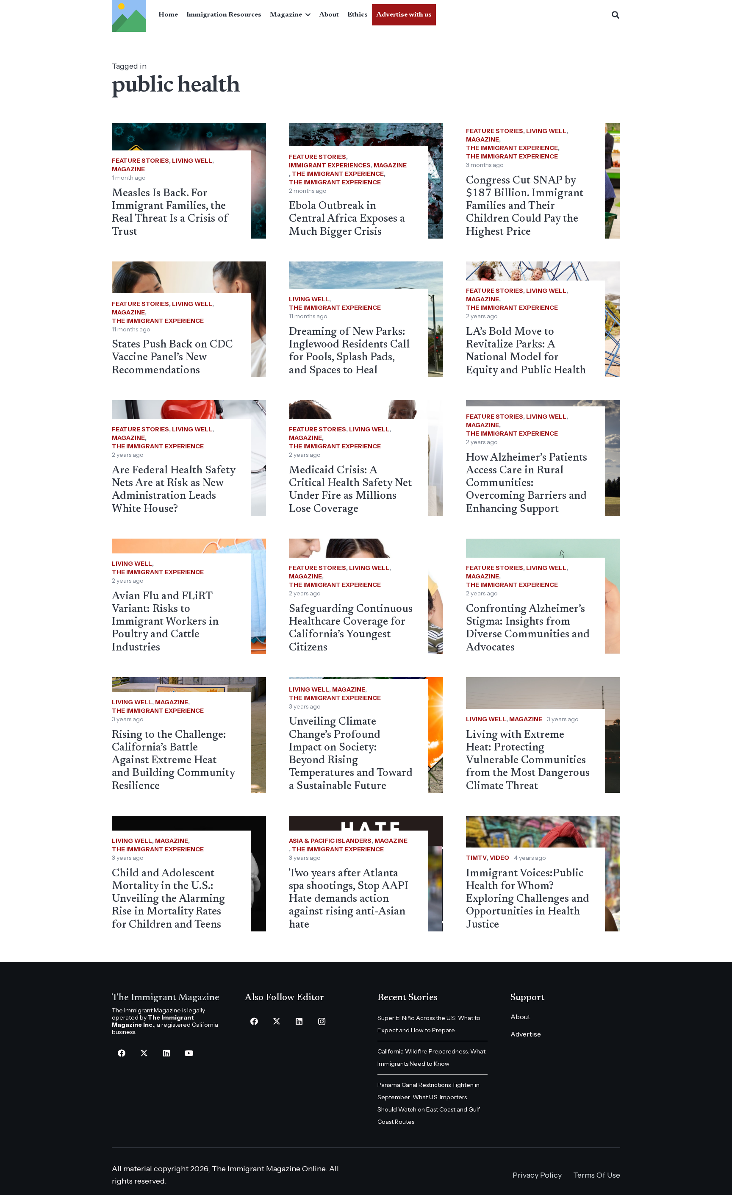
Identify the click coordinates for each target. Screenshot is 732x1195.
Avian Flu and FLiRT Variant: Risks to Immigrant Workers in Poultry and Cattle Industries (165, 622)
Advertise (525, 1034)
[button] (306, 14)
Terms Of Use (596, 1175)
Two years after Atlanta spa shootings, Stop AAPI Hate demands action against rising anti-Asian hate (348, 899)
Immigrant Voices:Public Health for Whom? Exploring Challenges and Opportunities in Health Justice (527, 899)
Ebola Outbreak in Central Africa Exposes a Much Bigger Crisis (347, 219)
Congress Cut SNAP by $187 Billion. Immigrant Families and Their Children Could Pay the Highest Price (524, 206)
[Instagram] (321, 1021)
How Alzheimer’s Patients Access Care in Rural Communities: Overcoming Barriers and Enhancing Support (526, 484)
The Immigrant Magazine (165, 998)
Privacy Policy (537, 1175)
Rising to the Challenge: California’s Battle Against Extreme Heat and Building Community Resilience (173, 761)
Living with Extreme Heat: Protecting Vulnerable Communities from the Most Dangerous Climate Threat (528, 761)
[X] (143, 1053)
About (520, 1016)
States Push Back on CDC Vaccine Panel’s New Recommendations (172, 357)
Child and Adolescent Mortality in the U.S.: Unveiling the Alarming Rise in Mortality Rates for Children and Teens (168, 899)
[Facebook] (121, 1053)
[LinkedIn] (166, 1053)
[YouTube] (188, 1053)
